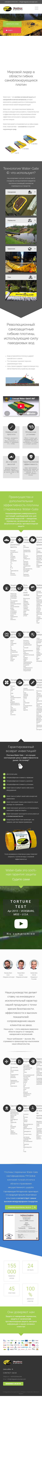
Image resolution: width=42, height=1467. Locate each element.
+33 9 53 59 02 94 (16, 1376)
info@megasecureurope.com (28, 2)
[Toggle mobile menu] (37, 8)
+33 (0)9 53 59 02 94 (11, 2)
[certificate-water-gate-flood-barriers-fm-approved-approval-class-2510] (21, 1213)
